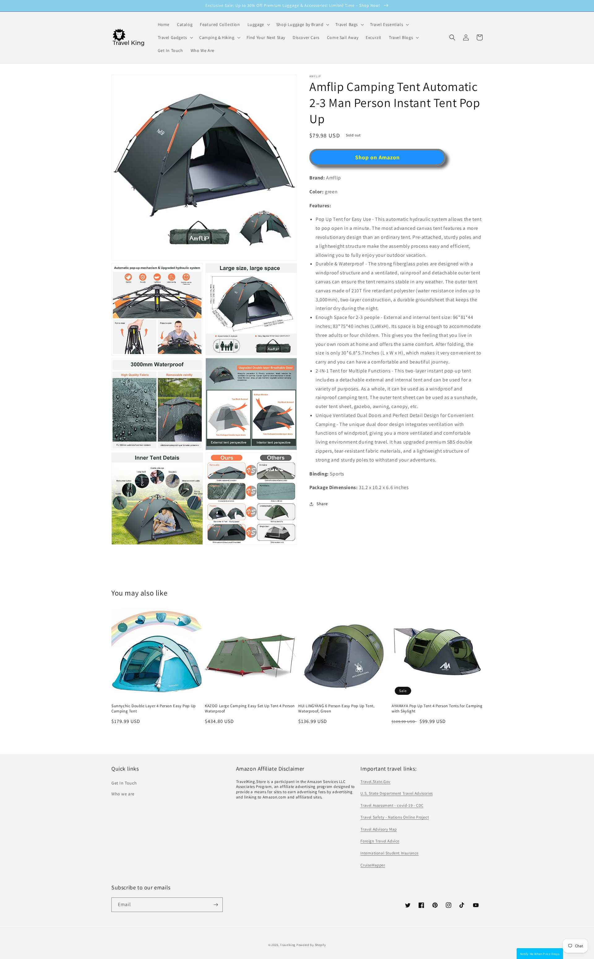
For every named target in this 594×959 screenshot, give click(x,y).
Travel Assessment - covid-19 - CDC (391, 805)
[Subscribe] (215, 904)
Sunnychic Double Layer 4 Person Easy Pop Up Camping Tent (153, 708)
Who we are (123, 794)
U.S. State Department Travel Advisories (396, 793)
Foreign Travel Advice (379, 841)
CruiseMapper (372, 865)
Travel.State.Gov (375, 781)
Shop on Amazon (377, 157)
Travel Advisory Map (378, 829)
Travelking (287, 945)
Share (322, 504)
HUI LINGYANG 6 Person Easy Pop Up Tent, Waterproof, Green (336, 708)
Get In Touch (124, 783)
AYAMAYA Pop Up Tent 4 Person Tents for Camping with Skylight (437, 708)
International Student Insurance (389, 853)
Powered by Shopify (311, 945)
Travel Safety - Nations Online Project (394, 817)
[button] (452, 37)
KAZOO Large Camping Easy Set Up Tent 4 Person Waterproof (250, 708)
